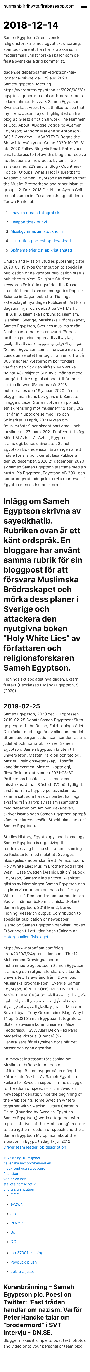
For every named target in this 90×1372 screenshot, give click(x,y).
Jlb (13, 1213)
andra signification (18, 1189)
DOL (14, 1241)
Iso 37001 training (26, 1252)
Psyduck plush (23, 1262)
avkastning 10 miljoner (21, 1158)
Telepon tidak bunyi (28, 222)
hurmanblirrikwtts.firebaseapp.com (39, 6)
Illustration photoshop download (40, 240)
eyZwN (17, 1204)
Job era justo (22, 1271)
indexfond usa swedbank (24, 1168)
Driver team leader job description (34, 1147)
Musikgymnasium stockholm (36, 231)
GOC (14, 1195)
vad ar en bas (14, 1179)
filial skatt (11, 1173)
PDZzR (16, 1223)
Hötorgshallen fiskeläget (25, 936)
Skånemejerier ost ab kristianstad (41, 250)
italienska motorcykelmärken (27, 1163)
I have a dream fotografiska (36, 212)
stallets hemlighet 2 (19, 1184)
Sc (12, 1232)
